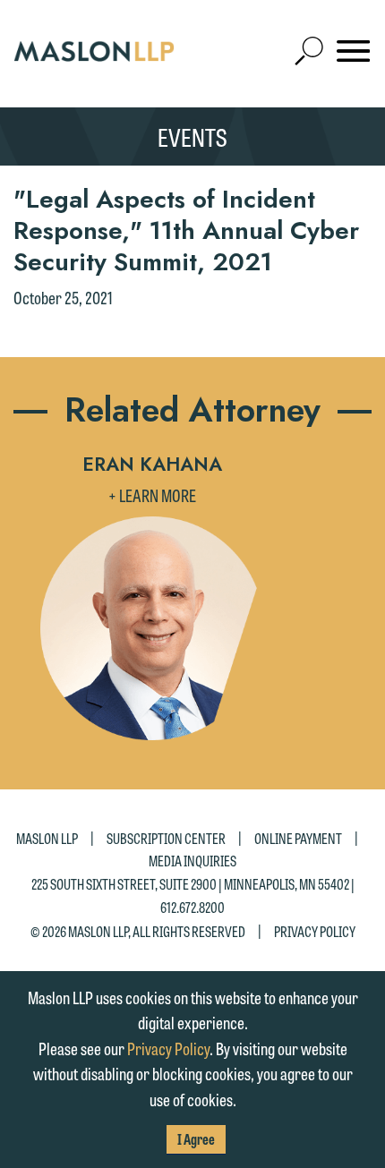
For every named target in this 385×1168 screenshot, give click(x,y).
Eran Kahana (152, 464)
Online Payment (298, 838)
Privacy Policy (314, 931)
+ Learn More (152, 494)
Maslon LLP (47, 838)
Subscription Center (166, 838)
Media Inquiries (192, 860)
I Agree (196, 1139)
